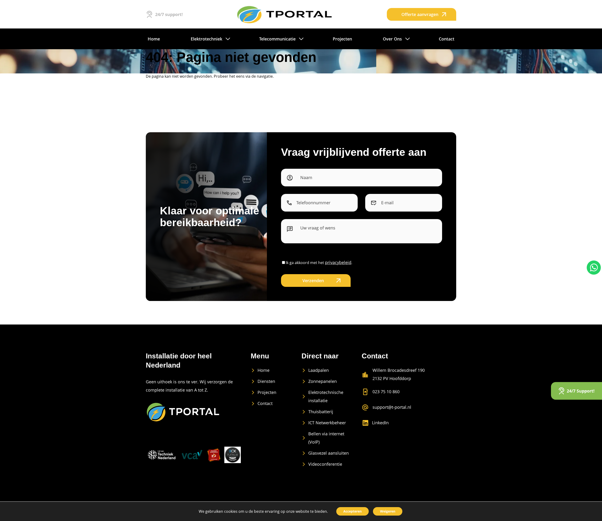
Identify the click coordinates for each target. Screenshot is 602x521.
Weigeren (387, 511)
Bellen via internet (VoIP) (326, 438)
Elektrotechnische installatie (325, 396)
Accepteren (352, 511)
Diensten (266, 381)
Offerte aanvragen (419, 14)
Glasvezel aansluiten (328, 453)
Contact (265, 403)
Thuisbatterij (320, 411)
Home (263, 370)
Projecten (266, 392)
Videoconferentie (325, 464)
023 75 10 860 (386, 391)
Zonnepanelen (322, 381)
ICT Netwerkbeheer (327, 422)
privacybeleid (338, 262)
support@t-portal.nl (391, 407)
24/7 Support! (580, 390)
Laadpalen (318, 370)
